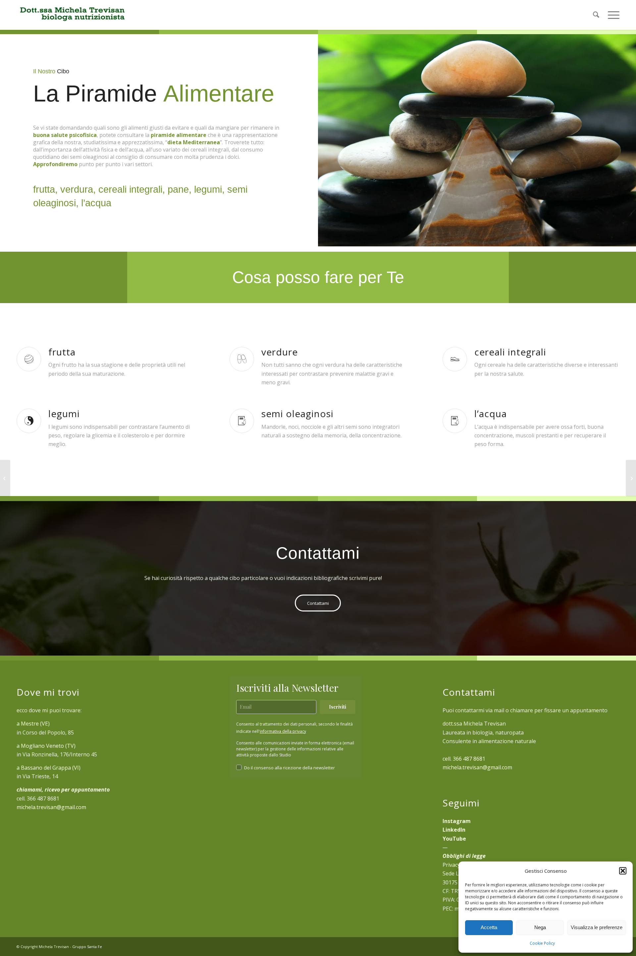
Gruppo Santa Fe (87, 946)
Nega (540, 927)
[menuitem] (596, 15)
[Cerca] (596, 15)
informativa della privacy (283, 731)
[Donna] (5, 478)
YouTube (454, 838)
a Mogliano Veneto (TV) (46, 745)
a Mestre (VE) (33, 723)
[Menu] (611, 15)
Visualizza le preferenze (596, 927)
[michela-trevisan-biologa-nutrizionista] (72, 15)
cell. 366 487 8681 (464, 758)
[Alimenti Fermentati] (631, 478)
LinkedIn (454, 829)
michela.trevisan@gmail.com (51, 807)
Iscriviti (337, 707)
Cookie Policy (542, 943)
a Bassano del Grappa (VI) (48, 767)
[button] (622, 870)
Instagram (457, 821)
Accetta (489, 927)
